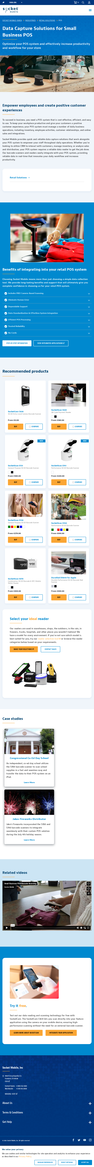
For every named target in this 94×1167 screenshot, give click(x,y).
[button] (89, 2)
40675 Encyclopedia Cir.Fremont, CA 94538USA (13, 1079)
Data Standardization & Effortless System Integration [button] (33, 313)
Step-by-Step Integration (17, 343)
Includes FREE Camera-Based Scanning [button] (25, 293)
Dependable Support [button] (18, 306)
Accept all (85, 1162)
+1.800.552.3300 (21, 1086)
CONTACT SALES (50, 649)
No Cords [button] (12, 333)
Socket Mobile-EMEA (12, 20)
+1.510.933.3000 (21, 1088)
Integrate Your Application (61, 1033)
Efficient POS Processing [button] (19, 320)
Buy (15, 426)
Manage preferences (45, 1162)
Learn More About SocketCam (26, 1033)
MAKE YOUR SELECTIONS (23, 649)
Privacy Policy (25, 1156)
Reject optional (67, 1162)
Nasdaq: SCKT (10, 1094)
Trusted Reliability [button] (16, 326)
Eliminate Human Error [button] (18, 300)
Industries (30, 20)
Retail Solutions (47, 20)
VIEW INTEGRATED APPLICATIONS (50, 343)
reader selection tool (48, 638)
